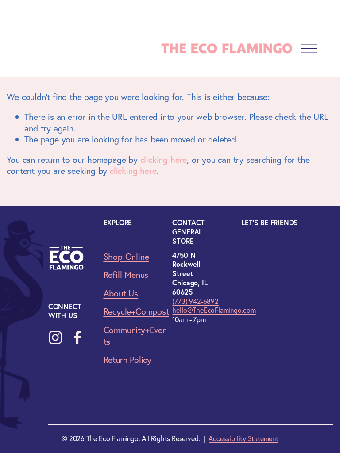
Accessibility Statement (243, 438)
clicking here (163, 159)
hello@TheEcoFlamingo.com (213, 310)
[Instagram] (55, 337)
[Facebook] (77, 337)
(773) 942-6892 (195, 301)
